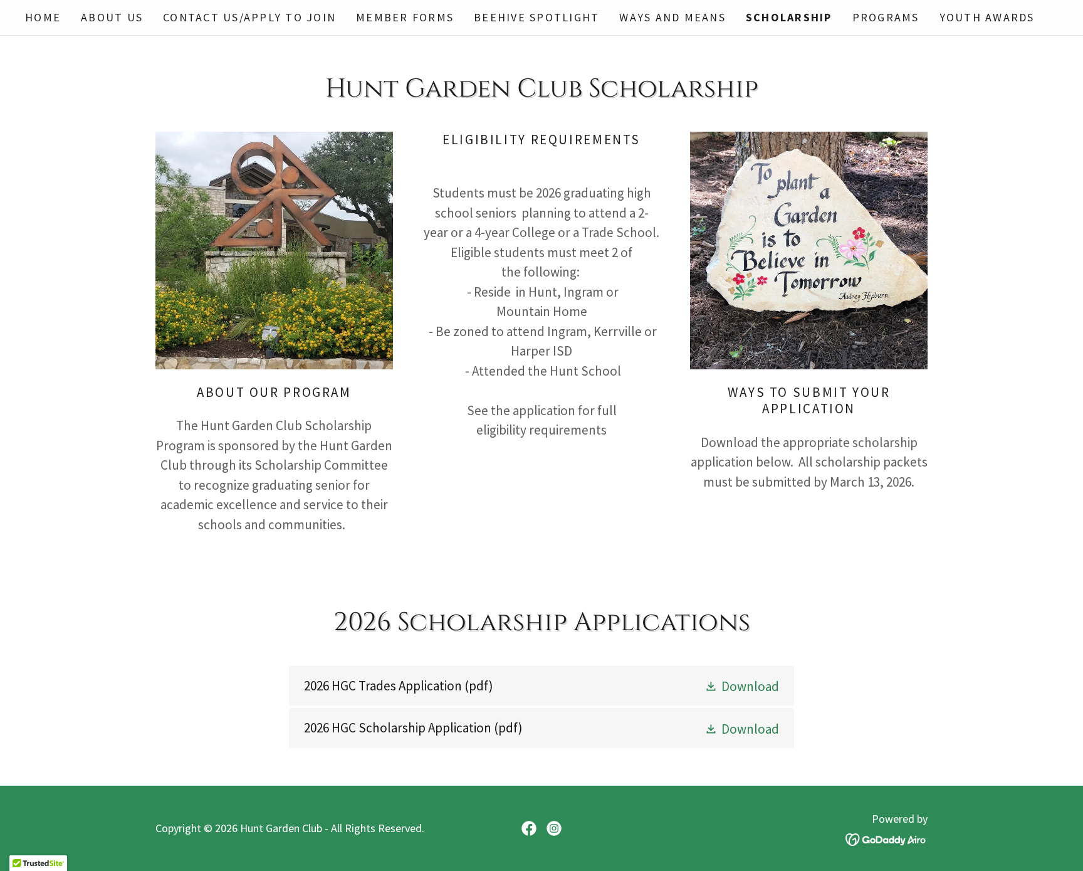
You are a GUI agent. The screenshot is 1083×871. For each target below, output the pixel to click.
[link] (541, 686)
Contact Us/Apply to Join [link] (249, 17)
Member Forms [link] (405, 17)
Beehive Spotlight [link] (536, 17)
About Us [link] (112, 17)
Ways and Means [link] (672, 17)
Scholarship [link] (789, 17)
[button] (741, 686)
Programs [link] (885, 17)
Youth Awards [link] (987, 17)
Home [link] (43, 17)
